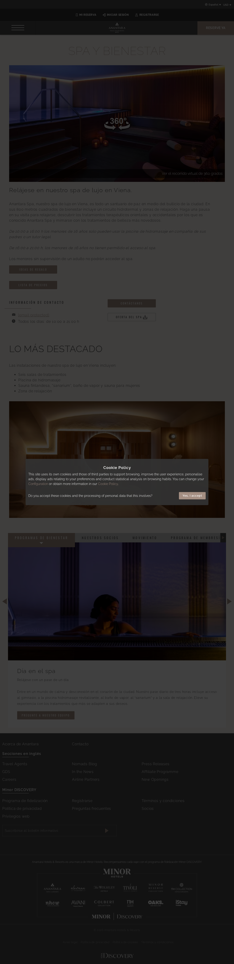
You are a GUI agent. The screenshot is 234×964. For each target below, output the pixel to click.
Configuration (38, 484)
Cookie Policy (108, 484)
